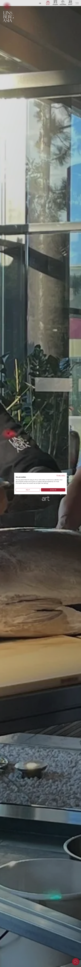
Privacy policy (61, 475)
